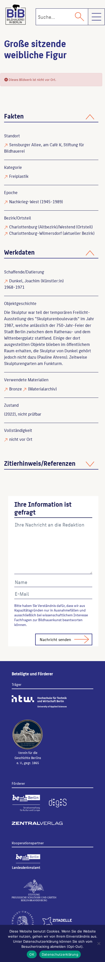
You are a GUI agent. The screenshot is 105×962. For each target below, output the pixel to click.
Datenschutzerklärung (60, 954)
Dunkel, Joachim (24, 280)
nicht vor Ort (20, 439)
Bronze (15, 388)
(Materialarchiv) (42, 388)
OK (31, 954)
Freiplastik (19, 176)
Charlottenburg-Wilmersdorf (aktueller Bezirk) (52, 233)
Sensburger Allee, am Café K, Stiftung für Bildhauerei (44, 147)
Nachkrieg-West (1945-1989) (36, 201)
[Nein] (98, 943)
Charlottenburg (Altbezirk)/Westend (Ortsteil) (51, 226)
